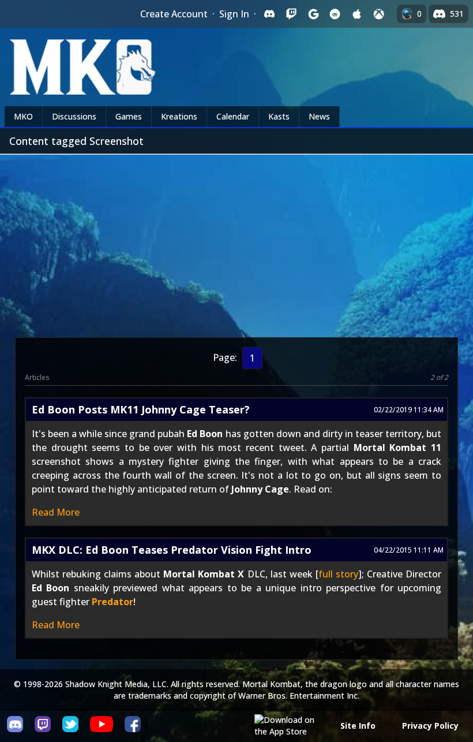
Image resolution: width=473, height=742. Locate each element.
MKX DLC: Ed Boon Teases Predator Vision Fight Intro (171, 550)
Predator (112, 601)
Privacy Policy (430, 725)
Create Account (174, 14)
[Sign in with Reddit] (335, 14)
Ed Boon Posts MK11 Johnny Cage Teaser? (141, 409)
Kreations (179, 116)
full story (338, 574)
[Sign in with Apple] (357, 14)
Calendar (232, 116)
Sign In (234, 14)
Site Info (358, 725)
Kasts (279, 116)
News (319, 116)
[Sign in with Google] (313, 14)
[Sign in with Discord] (269, 14)
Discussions (74, 116)
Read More (56, 512)
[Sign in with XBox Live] (379, 14)
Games (128, 116)
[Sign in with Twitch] (291, 14)
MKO (23, 116)
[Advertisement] (236, 241)
